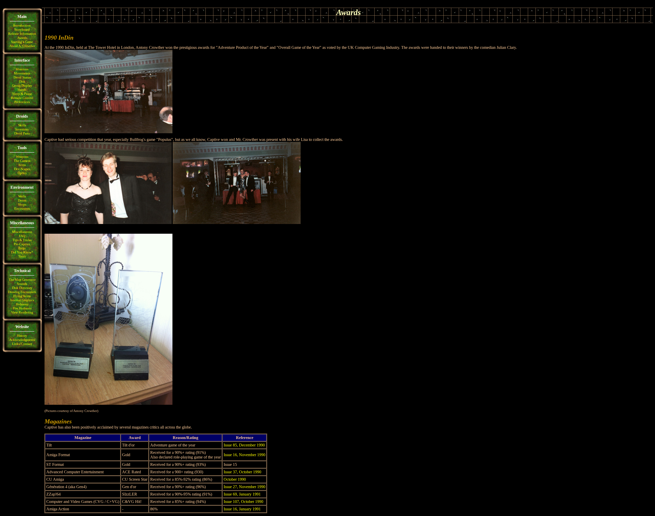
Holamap (22, 304)
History (22, 336)
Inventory (22, 129)
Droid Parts (22, 133)
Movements (22, 73)
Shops (22, 204)
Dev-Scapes (22, 169)
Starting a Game (22, 42)
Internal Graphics (22, 300)
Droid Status (22, 77)
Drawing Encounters (22, 292)
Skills (22, 125)
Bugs (22, 248)
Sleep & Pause (22, 94)
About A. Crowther (22, 46)
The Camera (22, 161)
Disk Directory (22, 288)
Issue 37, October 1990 (242, 472)
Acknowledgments (22, 340)
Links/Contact (22, 344)
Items (22, 165)
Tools (22, 256)
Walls (22, 196)
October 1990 (235, 479)
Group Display (22, 85)
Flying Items (22, 296)
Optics (22, 173)
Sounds (22, 284)
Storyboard (22, 29)
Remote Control (22, 98)
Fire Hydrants (22, 308)
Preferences (22, 102)
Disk (22, 81)
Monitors (22, 69)
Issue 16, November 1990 (244, 455)
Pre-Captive (22, 244)
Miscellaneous (22, 232)
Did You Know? (22, 252)
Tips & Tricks (22, 240)
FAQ (22, 236)
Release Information (22, 34)
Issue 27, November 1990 (244, 487)
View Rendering (22, 312)
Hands (22, 90)
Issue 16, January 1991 (242, 509)
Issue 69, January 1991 (242, 494)
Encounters (22, 208)
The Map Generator (22, 280)
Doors (22, 200)
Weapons (22, 157)
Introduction (22, 25)
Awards (22, 38)
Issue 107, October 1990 (243, 501)
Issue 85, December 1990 (244, 445)
